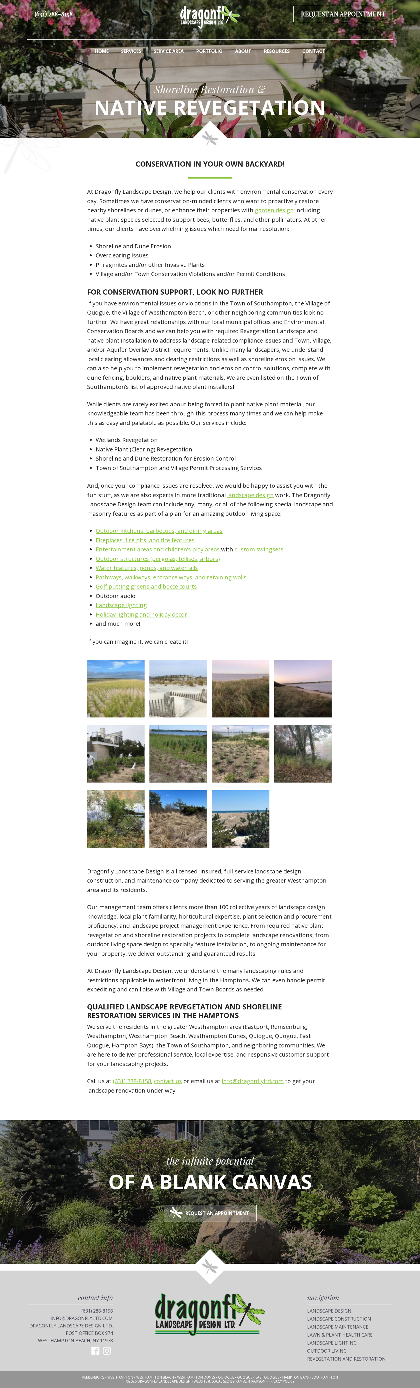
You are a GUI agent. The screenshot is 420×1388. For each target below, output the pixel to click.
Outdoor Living (327, 1351)
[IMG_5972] (116, 820)
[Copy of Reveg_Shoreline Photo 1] (116, 690)
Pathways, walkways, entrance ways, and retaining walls (171, 577)
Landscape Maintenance (337, 1327)
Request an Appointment (343, 13)
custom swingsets (259, 549)
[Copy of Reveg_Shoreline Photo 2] (178, 690)
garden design (274, 210)
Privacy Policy (282, 1381)
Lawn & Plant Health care (340, 1335)
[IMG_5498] (303, 690)
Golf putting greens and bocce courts (146, 586)
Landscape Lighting (332, 1343)
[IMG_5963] (303, 755)
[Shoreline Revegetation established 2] (240, 820)
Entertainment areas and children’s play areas (158, 549)
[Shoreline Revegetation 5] (178, 755)
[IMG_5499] (240, 690)
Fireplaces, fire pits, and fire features (145, 540)
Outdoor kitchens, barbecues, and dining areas (159, 531)
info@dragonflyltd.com (253, 1081)
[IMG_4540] (240, 755)
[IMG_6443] (116, 755)
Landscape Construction (339, 1319)
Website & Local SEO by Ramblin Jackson (229, 1381)
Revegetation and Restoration (346, 1359)
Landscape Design (329, 1311)
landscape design (250, 495)
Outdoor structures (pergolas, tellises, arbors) (158, 559)
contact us (168, 1081)
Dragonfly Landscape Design (210, 17)
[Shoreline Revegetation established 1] (178, 820)
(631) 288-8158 (54, 13)
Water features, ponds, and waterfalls (147, 568)
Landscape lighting (121, 605)
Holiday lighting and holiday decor (141, 614)
